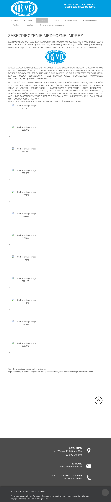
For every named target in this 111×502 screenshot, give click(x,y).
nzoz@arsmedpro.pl (71, 467)
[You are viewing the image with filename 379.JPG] (25, 352)
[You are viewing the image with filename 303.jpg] (25, 223)
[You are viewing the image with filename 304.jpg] (25, 244)
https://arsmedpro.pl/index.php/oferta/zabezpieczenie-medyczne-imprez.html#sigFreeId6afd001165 (50, 371)
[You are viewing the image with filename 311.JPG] (25, 288)
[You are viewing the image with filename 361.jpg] (25, 309)
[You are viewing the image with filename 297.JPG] (25, 158)
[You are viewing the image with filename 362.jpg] (25, 331)
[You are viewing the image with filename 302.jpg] (25, 201)
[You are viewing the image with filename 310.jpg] (25, 266)
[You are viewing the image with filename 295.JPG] (25, 115)
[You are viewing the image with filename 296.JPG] (25, 136)
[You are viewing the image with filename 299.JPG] (25, 179)
